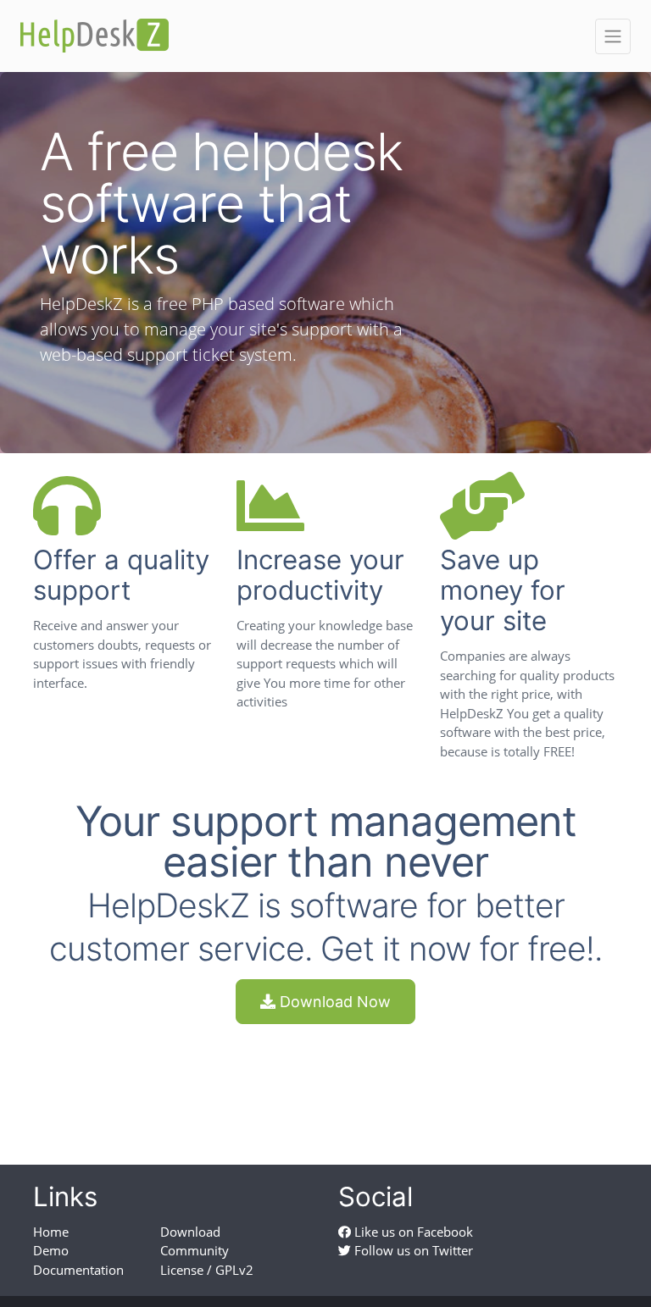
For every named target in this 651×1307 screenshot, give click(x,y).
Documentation (78, 1269)
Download (190, 1231)
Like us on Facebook (412, 1231)
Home (51, 1231)
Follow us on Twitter (412, 1250)
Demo (51, 1250)
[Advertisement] (325, 1079)
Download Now (333, 1002)
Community (194, 1250)
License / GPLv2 (206, 1269)
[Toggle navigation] (613, 36)
